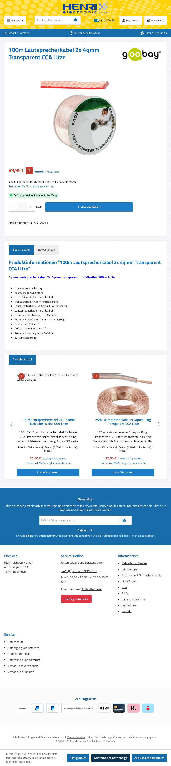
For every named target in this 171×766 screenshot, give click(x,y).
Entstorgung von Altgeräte (24, 659)
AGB (104, 536)
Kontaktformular (91, 589)
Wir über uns (129, 569)
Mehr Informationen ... (19, 762)
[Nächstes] (159, 424)
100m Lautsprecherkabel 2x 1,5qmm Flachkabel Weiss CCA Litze (48, 422)
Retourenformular (19, 653)
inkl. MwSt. (104, 20)
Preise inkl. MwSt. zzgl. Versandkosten (31, 186)
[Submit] (124, 520)
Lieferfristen (129, 581)
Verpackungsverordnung (23, 665)
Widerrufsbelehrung (134, 599)
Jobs (124, 587)
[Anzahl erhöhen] (31, 207)
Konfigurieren (78, 758)
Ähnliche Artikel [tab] (22, 359)
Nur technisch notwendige (110, 758)
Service (9, 634)
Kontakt (127, 611)
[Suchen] (76, 20)
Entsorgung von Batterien (24, 648)
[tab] (21, 250)
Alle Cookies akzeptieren (149, 758)
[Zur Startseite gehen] (85, 8)
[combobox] (53, 20)
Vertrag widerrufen (76, 599)
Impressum (129, 605)
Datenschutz (15, 642)
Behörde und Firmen (134, 563)
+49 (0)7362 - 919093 (79, 571)
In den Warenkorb (89, 207)
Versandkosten (76, 737)
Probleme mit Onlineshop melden (142, 575)
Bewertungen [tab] (46, 249)
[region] (85, 117)
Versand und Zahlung (21, 672)
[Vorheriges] (12, 424)
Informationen (128, 555)
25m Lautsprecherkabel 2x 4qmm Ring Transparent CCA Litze (123, 422)
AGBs (125, 593)
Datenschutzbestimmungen (46, 536)
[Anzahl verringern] (13, 207)
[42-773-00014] (85, 117)
